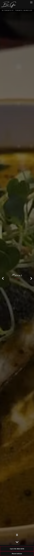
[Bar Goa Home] (8, 4)
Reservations (17, 553)
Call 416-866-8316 (17, 549)
